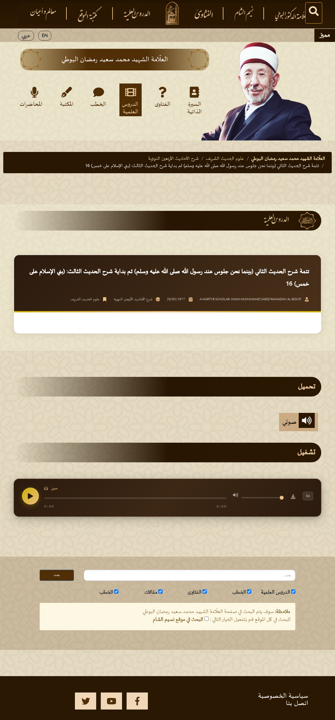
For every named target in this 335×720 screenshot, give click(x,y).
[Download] (293, 497)
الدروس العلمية (130, 107)
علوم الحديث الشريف (225, 159)
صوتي (290, 422)
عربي (26, 35)
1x (308, 496)
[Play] (30, 496)
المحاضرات (33, 104)
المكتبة (67, 104)
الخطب (98, 104)
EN (45, 35)
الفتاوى (162, 104)
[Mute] (235, 496)
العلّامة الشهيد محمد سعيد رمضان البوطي (288, 159)
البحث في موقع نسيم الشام (178, 619)
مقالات (151, 592)
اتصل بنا (297, 703)
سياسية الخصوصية (283, 696)
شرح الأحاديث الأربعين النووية (173, 159)
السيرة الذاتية (194, 107)
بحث (57, 575)
